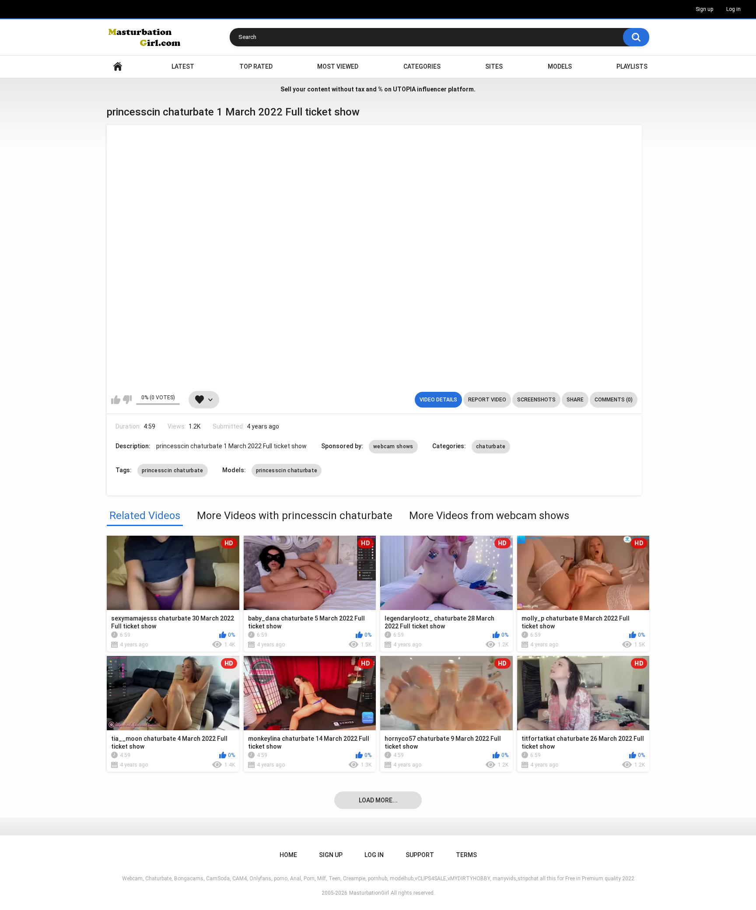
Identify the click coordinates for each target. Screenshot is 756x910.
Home (118, 67)
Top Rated (256, 66)
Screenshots (536, 400)
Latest (183, 66)
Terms (466, 854)
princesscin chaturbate (172, 470)
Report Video (487, 400)
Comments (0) (614, 400)
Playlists (632, 66)
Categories (422, 66)
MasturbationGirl (369, 893)
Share (575, 400)
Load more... (378, 800)
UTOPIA (404, 89)
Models (560, 66)
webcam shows (393, 446)
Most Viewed (337, 66)
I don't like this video (127, 399)
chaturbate (491, 446)
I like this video (115, 399)
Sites (494, 66)
